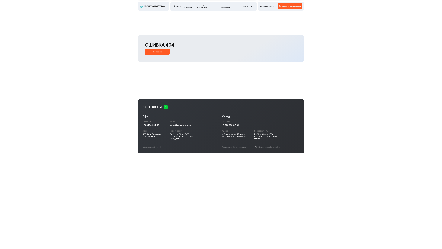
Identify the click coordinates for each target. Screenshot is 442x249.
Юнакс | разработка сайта (269, 147)
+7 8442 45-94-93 (151, 125)
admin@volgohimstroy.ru (180, 125)
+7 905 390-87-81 (230, 125)
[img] (166, 107)
